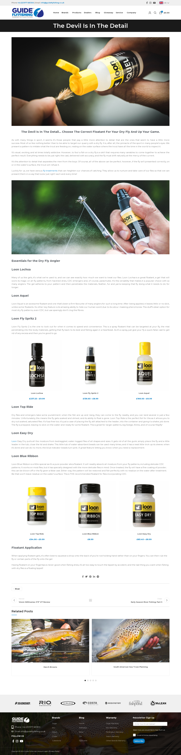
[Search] (155, 12)
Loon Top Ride (37, 534)
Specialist (83, 741)
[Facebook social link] (147, 3)
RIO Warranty (111, 728)
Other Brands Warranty (116, 741)
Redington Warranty (114, 732)
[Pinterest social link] (90, 577)
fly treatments (50, 170)
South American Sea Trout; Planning (131, 667)
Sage (54, 723)
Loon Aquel (144, 393)
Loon (14, 441)
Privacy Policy (54, 751)
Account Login (42, 751)
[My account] (150, 12)
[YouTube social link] (154, 3)
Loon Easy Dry (144, 534)
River (17, 589)
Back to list (90, 600)
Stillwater (83, 728)
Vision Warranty (112, 736)
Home (81, 723)
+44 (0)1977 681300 (25, 3)
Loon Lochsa (37, 393)
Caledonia (56, 741)
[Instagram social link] (150, 3)
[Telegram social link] (98, 577)
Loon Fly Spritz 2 (90, 393)
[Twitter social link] (86, 577)
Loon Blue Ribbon (90, 534)
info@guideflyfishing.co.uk (52, 3)
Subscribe (139, 741)
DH (80, 736)
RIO (53, 728)
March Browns (50, 667)
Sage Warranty (112, 723)
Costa (54, 736)
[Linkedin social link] (94, 577)
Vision (54, 732)
